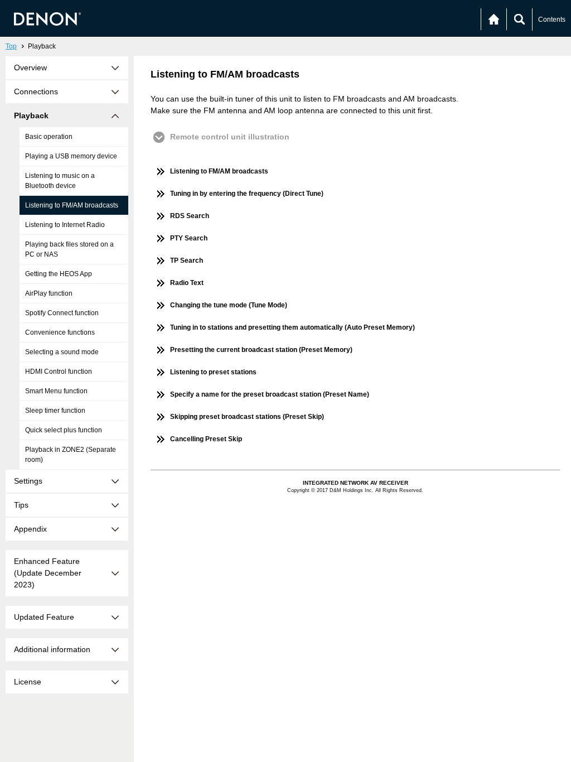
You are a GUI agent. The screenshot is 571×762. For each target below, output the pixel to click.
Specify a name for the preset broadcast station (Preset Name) (269, 394)
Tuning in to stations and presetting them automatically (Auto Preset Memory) (292, 327)
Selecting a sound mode (62, 352)
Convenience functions (60, 332)
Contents (551, 19)
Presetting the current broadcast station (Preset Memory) (261, 350)
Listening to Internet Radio (65, 225)
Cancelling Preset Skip (206, 439)
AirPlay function (48, 293)
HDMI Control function (58, 371)
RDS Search (189, 216)
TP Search (186, 260)
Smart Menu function (56, 391)
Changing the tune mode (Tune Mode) (228, 305)
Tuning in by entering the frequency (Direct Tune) (246, 193)
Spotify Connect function (62, 313)
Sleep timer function (55, 410)
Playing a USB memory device (71, 156)
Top (11, 46)
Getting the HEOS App (58, 274)
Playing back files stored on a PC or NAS (69, 249)
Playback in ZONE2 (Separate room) (70, 455)
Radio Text (187, 283)
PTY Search (188, 238)
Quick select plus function (63, 430)
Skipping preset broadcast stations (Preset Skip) (247, 417)
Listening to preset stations (213, 372)
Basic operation (48, 137)
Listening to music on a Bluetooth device (60, 181)
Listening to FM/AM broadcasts (71, 205)
